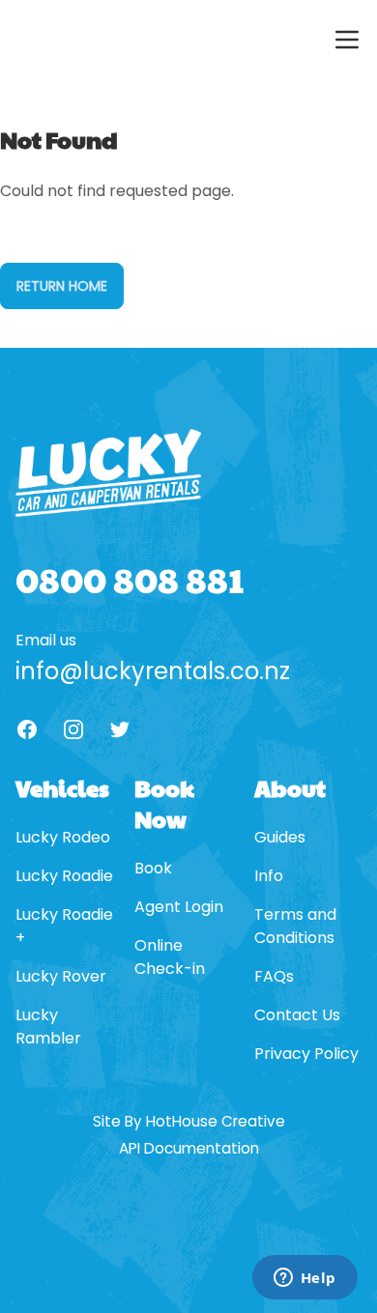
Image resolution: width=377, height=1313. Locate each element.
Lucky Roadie (64, 876)
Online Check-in (169, 957)
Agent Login (178, 907)
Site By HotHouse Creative (189, 1121)
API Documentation (189, 1148)
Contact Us (297, 1015)
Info (268, 876)
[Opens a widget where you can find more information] (304, 1279)
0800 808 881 (129, 578)
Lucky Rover (60, 976)
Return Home (61, 286)
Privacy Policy (306, 1053)
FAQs (274, 976)
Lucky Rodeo (62, 837)
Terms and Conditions (295, 926)
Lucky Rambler (48, 1026)
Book (153, 868)
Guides (279, 837)
